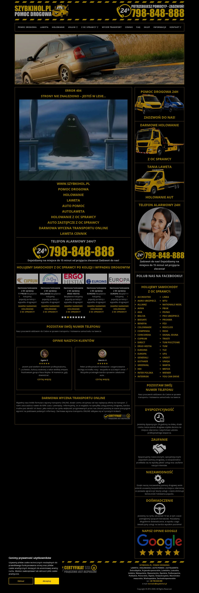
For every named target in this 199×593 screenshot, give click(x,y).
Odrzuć (21, 581)
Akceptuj (47, 581)
